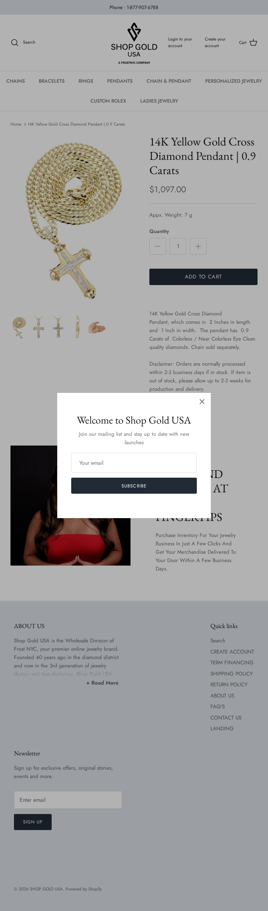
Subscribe (133, 486)
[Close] (202, 401)
